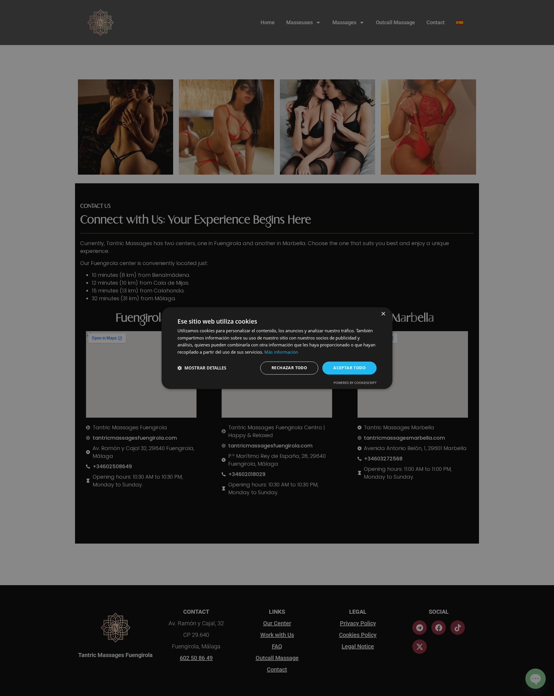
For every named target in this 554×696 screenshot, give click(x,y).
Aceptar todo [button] (349, 367)
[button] (201, 368)
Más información (281, 352)
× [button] (383, 314)
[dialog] (277, 348)
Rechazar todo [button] (289, 367)
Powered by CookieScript (355, 382)
